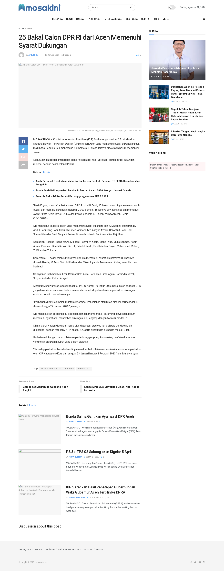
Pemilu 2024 (84, 369)
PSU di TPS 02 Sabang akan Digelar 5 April (99, 452)
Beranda (57, 19)
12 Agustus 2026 (180, 101)
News (69, 19)
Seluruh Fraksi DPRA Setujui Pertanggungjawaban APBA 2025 (72, 196)
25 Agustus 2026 (161, 77)
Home (21, 28)
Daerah (80, 19)
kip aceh (69, 369)
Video (166, 19)
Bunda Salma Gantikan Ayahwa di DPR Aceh (100, 416)
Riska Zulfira (75, 421)
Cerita (145, 19)
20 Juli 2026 (178, 139)
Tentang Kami (25, 549)
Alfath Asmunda (77, 497)
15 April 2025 (91, 421)
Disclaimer (88, 549)
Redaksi (38, 549)
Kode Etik (50, 549)
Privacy (99, 549)
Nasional (94, 19)
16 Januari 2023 (52, 55)
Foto (156, 19)
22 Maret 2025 (92, 457)
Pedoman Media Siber (68, 549)
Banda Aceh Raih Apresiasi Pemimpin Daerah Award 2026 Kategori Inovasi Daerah (83, 190)
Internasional (113, 19)
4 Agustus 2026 (180, 124)
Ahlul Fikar (34, 55)
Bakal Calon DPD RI (51, 369)
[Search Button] (132, 7)
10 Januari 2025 (95, 497)
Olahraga (131, 19)
